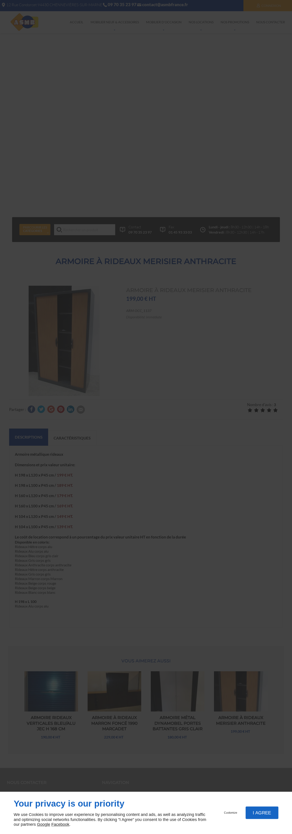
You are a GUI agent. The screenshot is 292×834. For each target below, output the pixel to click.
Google (43, 824)
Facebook (60, 824)
